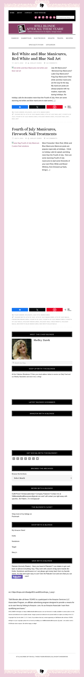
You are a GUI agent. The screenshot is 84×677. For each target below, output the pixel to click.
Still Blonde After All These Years (42, 28)
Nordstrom (15, 541)
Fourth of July (36, 319)
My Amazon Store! (18, 530)
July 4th (36, 112)
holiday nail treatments (50, 321)
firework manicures (20, 319)
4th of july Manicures (35, 114)
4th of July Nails (62, 317)
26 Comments (51, 63)
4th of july (30, 317)
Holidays (28, 112)
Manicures (45, 112)
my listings (26, 514)
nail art (15, 119)
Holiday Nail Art (62, 116)
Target (14, 547)
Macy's (14, 552)
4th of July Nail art (53, 114)
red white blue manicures (28, 324)
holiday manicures (46, 116)
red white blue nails (48, 324)
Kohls (14, 536)
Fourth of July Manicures (27, 116)
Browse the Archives (19, 474)
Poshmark (15, 516)
